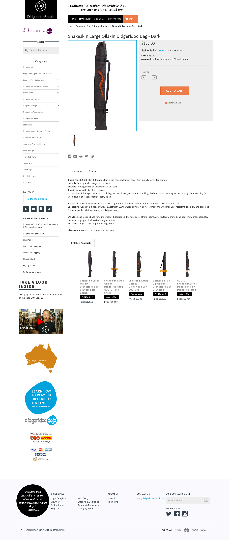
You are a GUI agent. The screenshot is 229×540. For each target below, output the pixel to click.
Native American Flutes (33, 137)
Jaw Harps (27, 169)
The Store (113, 501)
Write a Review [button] (175, 50)
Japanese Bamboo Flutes (34, 144)
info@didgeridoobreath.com (151, 498)
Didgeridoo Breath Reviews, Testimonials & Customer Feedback (40, 225)
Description (77, 171)
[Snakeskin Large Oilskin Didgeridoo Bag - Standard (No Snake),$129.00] (90, 264)
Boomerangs (28, 150)
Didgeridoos (28, 67)
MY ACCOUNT (85, 19)
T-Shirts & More (29, 157)
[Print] (80, 156)
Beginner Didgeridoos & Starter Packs (38, 73)
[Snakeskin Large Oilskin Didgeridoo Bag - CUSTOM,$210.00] (139, 264)
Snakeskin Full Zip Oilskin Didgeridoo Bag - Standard (163, 285)
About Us (99, 19)
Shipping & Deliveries (88, 501)
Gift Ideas (27, 182)
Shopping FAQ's (29, 259)
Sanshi (111, 498)
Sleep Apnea (28, 240)
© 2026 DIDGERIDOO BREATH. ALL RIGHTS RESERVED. (43, 530)
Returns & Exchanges (88, 505)
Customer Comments (32, 272)
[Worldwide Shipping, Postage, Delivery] (41, 437)
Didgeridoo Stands (31, 99)
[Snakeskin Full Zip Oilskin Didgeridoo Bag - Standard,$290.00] (163, 264)
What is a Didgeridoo (32, 246)
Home (73, 19)
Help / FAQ (83, 498)
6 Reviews (94, 171)
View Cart (55, 501)
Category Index (85, 508)
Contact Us (114, 19)
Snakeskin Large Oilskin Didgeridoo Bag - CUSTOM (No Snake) (114, 286)
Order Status (57, 505)
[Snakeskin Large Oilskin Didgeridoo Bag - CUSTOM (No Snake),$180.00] (115, 264)
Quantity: (146, 72)
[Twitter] (86, 156)
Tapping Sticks (29, 163)
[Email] (75, 156)
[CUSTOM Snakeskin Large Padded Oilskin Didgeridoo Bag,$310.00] (187, 264)
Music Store (28, 92)
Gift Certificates (29, 176)
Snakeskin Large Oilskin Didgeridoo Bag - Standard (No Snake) (90, 286)
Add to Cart (87, 297)
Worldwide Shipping (31, 252)
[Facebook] (69, 156)
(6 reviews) (161, 50)
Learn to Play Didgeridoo (33, 80)
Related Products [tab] (81, 243)
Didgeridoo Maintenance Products (37, 131)
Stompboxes (28, 124)
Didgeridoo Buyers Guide (33, 233)
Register (55, 508)
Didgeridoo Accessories (33, 112)
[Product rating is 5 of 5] (148, 50)
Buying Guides (29, 265)
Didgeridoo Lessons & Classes (35, 86)
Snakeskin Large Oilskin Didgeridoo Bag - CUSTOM (139, 285)
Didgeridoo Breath (37, 198)
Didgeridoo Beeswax (31, 118)
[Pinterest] (92, 156)
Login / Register (59, 498)
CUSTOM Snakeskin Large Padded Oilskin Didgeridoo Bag (187, 285)
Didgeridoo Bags (30, 105)
